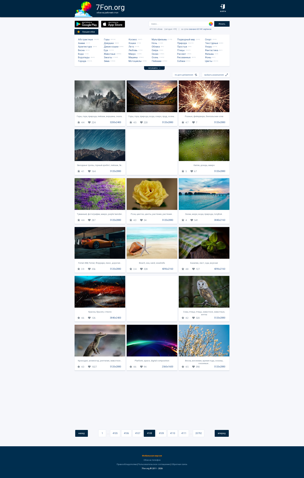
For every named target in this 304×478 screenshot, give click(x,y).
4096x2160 (167, 268)
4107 (137, 433)
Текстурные (211, 43)
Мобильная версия (152, 456)
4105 (115, 433)
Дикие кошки (111, 46)
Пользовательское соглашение (154, 464)
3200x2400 (115, 122)
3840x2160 (219, 220)
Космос (133, 39)
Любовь (133, 50)
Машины (133, 57)
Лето (131, 46)
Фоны (208, 57)
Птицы (181, 50)
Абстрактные (85, 39)
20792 (198, 433)
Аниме (81, 43)
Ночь (154, 43)
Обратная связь (179, 464)
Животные (109, 54)
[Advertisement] (152, 152)
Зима (106, 61)
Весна (81, 50)
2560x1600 (167, 366)
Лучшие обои (88, 32)
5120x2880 (167, 122)
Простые (182, 46)
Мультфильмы (159, 39)
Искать (222, 24)
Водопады (84, 57)
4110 (172, 433)
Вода (81, 54)
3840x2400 (115, 317)
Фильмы (209, 54)
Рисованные (184, 57)
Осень (155, 57)
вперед (222, 433)
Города (82, 61)
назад (81, 433)
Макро (132, 54)
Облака (156, 46)
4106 (126, 433)
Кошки (132, 43)
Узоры (208, 46)
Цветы (208, 61)
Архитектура (85, 46)
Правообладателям (127, 464)
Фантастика (211, 50)
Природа (182, 43)
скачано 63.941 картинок (200, 29)
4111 (183, 433)
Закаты (108, 57)
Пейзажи (156, 61)
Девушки (109, 43)
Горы (107, 39)
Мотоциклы (135, 61)
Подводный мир (186, 39)
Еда (106, 50)
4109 (161, 433)
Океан (155, 54)
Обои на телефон (152, 460)
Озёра (155, 50)
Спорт (208, 39)
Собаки (181, 61)
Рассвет (181, 54)
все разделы (154, 68)
